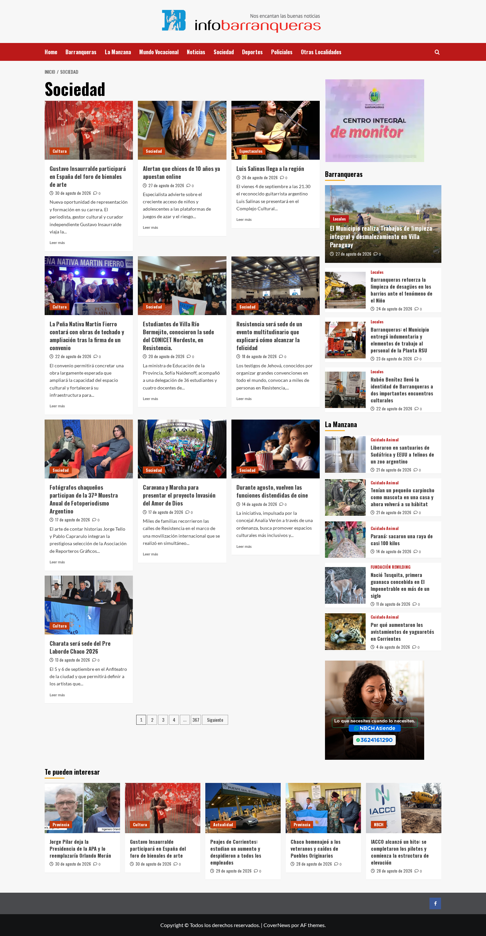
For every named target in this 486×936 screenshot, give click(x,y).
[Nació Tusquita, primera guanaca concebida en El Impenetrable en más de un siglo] (345, 585)
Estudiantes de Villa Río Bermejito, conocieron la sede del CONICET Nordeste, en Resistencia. (178, 335)
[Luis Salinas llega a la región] (275, 130)
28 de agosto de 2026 (314, 864)
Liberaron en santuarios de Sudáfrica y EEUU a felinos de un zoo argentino (402, 454)
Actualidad (223, 824)
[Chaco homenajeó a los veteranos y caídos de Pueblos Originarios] (323, 808)
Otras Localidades (321, 52)
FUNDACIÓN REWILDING (391, 567)
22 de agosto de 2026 (73, 356)
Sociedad (224, 52)
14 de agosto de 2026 (259, 504)
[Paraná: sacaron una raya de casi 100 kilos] (345, 539)
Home (51, 52)
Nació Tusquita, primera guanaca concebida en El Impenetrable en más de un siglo (400, 585)
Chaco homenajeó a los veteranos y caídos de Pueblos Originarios (316, 848)
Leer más (57, 242)
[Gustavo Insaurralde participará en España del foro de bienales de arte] (89, 130)
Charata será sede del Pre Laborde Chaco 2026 (80, 647)
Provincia (61, 824)
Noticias (196, 52)
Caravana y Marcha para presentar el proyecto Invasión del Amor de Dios (179, 495)
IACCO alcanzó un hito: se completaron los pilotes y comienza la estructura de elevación (400, 852)
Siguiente (215, 719)
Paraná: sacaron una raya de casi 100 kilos (402, 539)
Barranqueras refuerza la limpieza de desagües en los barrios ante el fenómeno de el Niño (401, 290)
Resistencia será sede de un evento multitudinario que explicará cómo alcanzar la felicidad (269, 335)
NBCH (379, 824)
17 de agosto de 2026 (72, 519)
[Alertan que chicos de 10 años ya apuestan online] (182, 130)
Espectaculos (251, 151)
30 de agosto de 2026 (73, 193)
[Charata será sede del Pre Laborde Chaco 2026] (89, 605)
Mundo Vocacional (159, 52)
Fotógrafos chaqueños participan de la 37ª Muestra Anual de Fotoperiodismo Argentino (84, 499)
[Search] (437, 52)
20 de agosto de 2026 (166, 356)
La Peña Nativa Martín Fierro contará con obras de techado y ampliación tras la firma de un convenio (87, 335)
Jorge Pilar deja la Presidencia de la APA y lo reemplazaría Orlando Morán (80, 848)
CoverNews (276, 925)
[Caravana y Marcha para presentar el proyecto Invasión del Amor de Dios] (182, 449)
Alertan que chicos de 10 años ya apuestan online (181, 172)
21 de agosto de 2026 (393, 469)
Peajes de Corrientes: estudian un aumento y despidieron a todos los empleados (235, 852)
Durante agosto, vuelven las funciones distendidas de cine (272, 491)
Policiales (282, 52)
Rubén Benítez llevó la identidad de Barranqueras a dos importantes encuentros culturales (402, 390)
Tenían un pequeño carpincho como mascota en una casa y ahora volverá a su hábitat (402, 497)
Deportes (252, 52)
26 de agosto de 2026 (260, 177)
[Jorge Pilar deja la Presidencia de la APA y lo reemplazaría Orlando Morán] (82, 808)
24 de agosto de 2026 (394, 308)
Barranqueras (81, 52)
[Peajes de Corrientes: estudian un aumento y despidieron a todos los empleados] (243, 808)
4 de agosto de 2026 (393, 647)
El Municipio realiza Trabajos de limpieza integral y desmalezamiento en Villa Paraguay (381, 236)
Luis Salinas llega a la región (270, 168)
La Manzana (118, 52)
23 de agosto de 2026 (394, 358)
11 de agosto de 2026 (393, 604)
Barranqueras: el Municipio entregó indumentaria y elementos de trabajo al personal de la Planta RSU (400, 340)
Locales (339, 219)
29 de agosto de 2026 (234, 871)
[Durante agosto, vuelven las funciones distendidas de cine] (275, 449)
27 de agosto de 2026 (166, 185)
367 (195, 719)
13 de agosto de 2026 (72, 660)
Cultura (59, 151)
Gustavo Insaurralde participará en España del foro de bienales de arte (88, 176)
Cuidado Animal (385, 439)
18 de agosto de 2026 (259, 356)
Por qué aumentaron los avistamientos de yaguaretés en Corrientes (402, 631)
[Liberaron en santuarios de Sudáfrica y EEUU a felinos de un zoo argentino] (345, 454)
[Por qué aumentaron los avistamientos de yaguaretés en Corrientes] (345, 631)
